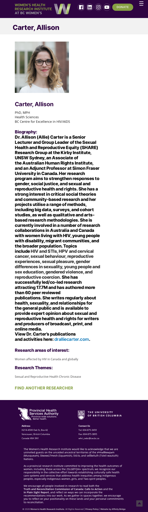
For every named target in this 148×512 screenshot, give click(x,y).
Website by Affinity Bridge (113, 509)
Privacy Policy (92, 509)
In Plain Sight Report (36, 492)
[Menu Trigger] (141, 3)
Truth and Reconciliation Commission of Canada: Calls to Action (63, 489)
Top (139, 503)
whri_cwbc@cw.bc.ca (89, 438)
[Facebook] (81, 7)
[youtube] (106, 7)
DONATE (123, 7)
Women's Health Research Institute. (47, 509)
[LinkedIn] (89, 7)
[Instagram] (98, 7)
